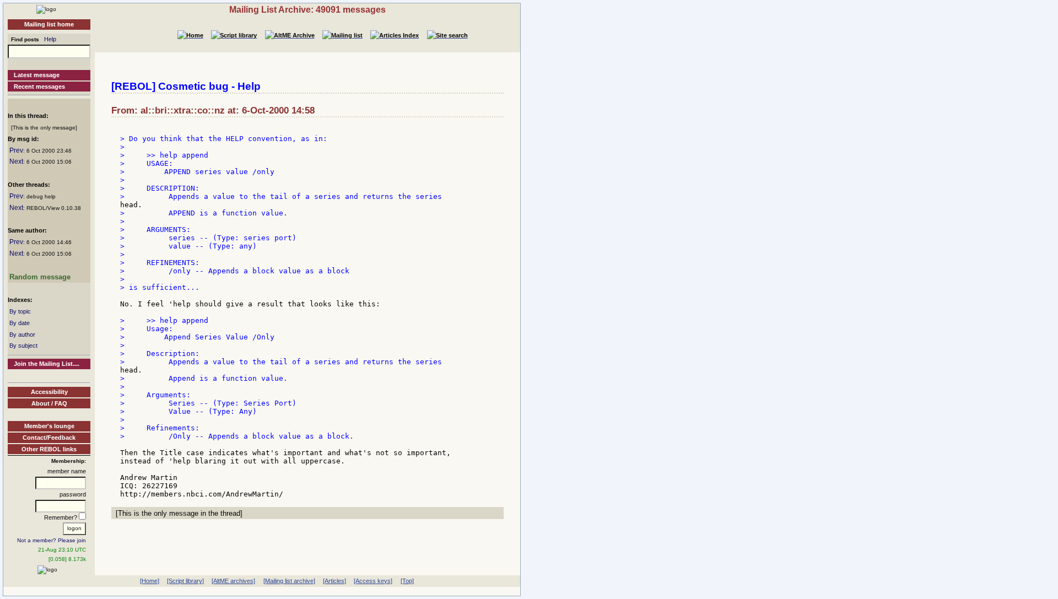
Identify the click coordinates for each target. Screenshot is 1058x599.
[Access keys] (373, 581)
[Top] (407, 581)
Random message (40, 277)
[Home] (46, 9)
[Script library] (185, 581)
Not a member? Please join (51, 540)
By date (19, 323)
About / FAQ (49, 403)
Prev (16, 150)
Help (50, 39)
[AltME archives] (233, 581)
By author (22, 334)
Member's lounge (49, 426)
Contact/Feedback (49, 437)
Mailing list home (49, 24)
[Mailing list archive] (289, 581)
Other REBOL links (49, 449)
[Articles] (334, 581)
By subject (23, 345)
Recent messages (39, 86)
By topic (20, 311)
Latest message (37, 75)
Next (16, 161)
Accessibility (49, 391)
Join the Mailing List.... (46, 363)
